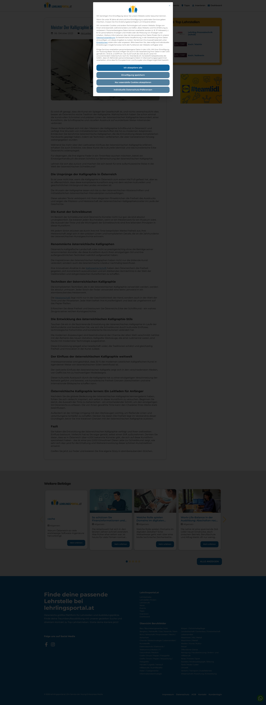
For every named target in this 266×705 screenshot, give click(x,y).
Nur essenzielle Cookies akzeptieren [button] (133, 82)
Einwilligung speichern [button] (133, 75)
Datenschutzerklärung (105, 37)
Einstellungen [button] (102, 42)
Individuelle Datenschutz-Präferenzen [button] (133, 89)
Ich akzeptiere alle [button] (133, 67)
